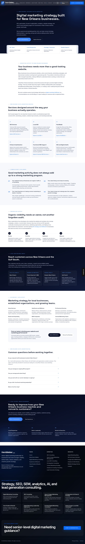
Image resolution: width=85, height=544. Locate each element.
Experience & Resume (34, 461)
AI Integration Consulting (53, 463)
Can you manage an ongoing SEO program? (19, 369)
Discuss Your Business (67, 335)
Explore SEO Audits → (54, 334)
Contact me (83, 272)
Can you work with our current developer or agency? (21, 378)
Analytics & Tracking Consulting (54, 467)
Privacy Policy (75, 540)
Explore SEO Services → (15, 134)
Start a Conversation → (23, 39)
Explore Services (37, 39)
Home (30, 455)
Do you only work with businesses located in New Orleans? (22, 358)
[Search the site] (57, 3)
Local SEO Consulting (52, 461)
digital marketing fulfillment (53, 92)
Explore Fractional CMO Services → (41, 154)
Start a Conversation (77, 2)
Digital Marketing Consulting (36, 459)
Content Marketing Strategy (53, 465)
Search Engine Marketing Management (53, 458)
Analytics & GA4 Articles (73, 461)
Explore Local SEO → (37, 135)
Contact (31, 466)
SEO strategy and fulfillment (39, 226)
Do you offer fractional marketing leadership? (20, 382)
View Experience (29, 419)
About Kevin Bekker (34, 457)
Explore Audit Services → (62, 154)
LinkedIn (70, 466)
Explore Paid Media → (61, 135)
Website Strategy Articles (74, 464)
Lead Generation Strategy (53, 470)
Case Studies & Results (34, 464)
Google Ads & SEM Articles (74, 459)
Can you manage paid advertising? (17, 373)
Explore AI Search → (14, 154)
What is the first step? (14, 387)
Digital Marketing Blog (73, 455)
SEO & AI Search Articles (74, 457)
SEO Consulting (50, 455)
